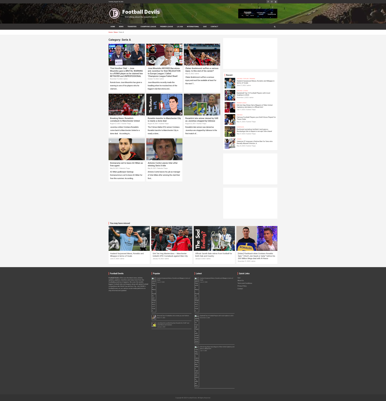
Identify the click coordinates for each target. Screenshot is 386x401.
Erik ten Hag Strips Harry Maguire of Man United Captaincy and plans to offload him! (255, 106)
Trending (252, 78)
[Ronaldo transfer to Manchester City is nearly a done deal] (164, 105)
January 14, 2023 (158, 258)
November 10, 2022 (116, 79)
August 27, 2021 (115, 123)
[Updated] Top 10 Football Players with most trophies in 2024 (216, 315)
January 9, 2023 (200, 258)
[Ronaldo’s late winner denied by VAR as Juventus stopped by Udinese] (202, 105)
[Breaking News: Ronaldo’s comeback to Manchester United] (126, 105)
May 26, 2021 (114, 168)
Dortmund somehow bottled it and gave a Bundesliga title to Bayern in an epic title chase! (254, 130)
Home (113, 26)
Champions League (148, 26)
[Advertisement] (250, 53)
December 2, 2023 (242, 97)
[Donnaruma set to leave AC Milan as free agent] (126, 149)
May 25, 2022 (189, 73)
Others (245, 90)
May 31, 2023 (241, 121)
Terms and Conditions (245, 283)
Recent (229, 75)
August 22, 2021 (190, 123)
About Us (241, 280)
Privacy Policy (242, 286)
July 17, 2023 (241, 109)
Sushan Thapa (126, 123)
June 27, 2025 (241, 85)
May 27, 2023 (241, 134)
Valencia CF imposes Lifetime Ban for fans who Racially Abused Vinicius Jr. (255, 142)
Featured (240, 78)
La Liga (180, 26)
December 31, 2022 (244, 261)
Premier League (166, 26)
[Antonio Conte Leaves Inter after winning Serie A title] (164, 149)
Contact (214, 26)
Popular (246, 78)
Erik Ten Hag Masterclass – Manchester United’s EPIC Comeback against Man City (170, 254)
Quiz (205, 26)
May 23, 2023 (241, 146)
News (121, 26)
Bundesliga (240, 127)
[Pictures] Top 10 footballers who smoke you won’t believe (173, 315)
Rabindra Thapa (125, 168)
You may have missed (120, 223)
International (193, 26)
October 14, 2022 (153, 79)
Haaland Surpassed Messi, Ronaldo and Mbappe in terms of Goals (127, 254)
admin (126, 79)
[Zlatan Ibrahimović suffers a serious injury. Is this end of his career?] (202, 55)
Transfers (132, 26)
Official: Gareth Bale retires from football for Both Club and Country (213, 254)
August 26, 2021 (153, 123)
